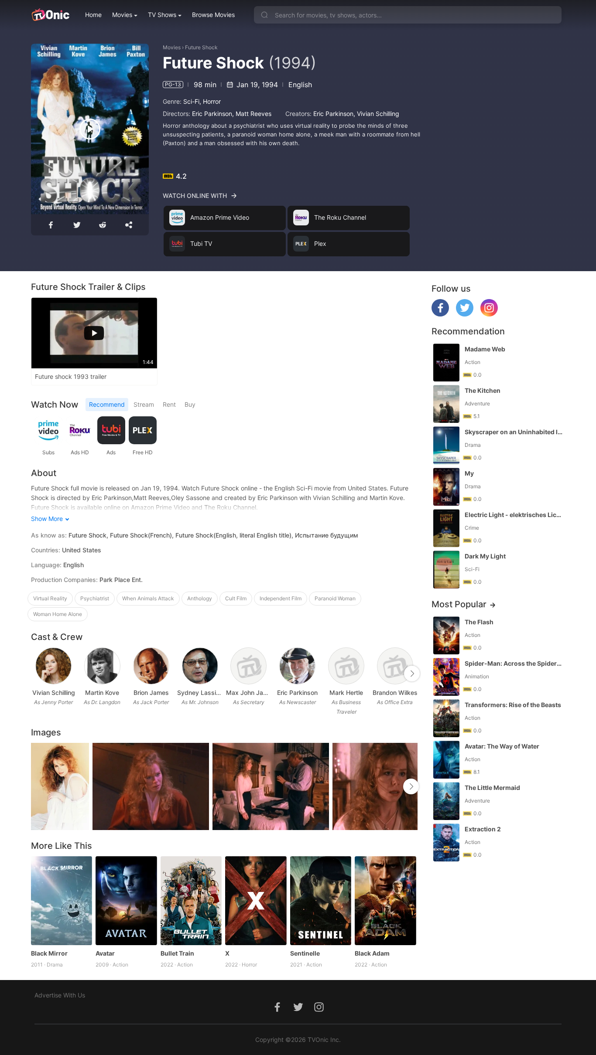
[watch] (89, 129)
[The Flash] (446, 635)
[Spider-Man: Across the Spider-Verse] (446, 677)
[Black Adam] (385, 900)
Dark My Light (485, 556)
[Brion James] (151, 665)
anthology (199, 598)
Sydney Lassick (200, 692)
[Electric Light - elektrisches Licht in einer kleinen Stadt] (446, 528)
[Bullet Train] (191, 900)
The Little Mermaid (492, 787)
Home (93, 14)
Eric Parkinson (212, 113)
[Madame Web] (446, 362)
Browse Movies (213, 14)
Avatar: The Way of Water (502, 746)
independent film (280, 598)
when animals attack (148, 598)
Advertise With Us (59, 995)
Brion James (151, 692)
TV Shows (162, 14)
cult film (236, 598)
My (469, 473)
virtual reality (50, 598)
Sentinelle (305, 953)
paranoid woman (335, 598)
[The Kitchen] (446, 404)
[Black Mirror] (61, 900)
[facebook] (440, 314)
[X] (256, 900)
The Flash (479, 622)
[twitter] (464, 314)
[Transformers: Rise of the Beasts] (446, 718)
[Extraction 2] (446, 842)
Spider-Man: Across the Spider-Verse (514, 663)
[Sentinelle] (321, 900)
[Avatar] (126, 900)
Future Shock (201, 47)
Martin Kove (102, 692)
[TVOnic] (50, 14)
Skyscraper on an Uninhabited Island (514, 432)
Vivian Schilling (378, 113)
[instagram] (489, 314)
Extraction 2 (483, 829)
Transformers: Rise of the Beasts (513, 704)
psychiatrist (94, 598)
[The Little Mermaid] (446, 801)
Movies (122, 14)
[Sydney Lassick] (200, 665)
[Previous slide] (37, 673)
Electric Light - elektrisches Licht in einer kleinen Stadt (514, 514)
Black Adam (372, 953)
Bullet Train (177, 953)
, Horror (210, 101)
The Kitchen (482, 390)
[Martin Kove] (102, 665)
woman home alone (57, 614)
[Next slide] (412, 673)
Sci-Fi (191, 101)
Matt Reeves (253, 113)
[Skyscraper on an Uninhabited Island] (446, 445)
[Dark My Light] (446, 570)
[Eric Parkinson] (297, 665)
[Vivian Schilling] (53, 665)
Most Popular (459, 604)
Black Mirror (49, 953)
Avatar (105, 953)
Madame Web (485, 349)
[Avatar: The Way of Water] (446, 760)
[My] (446, 487)
